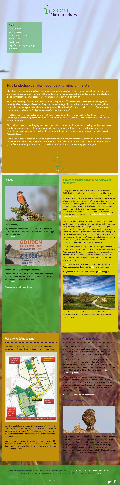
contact (57, 480)
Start (11, 25)
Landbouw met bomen (19, 35)
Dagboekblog (15, 42)
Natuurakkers (15, 28)
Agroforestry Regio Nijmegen (22, 45)
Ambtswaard (15, 31)
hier (67, 264)
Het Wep (97, 473)
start (50, 480)
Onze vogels (15, 38)
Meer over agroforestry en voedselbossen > (80, 395)
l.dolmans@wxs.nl (79, 471)
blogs (93, 267)
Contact (13, 48)
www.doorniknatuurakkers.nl (99, 471)
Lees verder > (10, 237)
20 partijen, (70, 196)
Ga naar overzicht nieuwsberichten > (19, 287)
